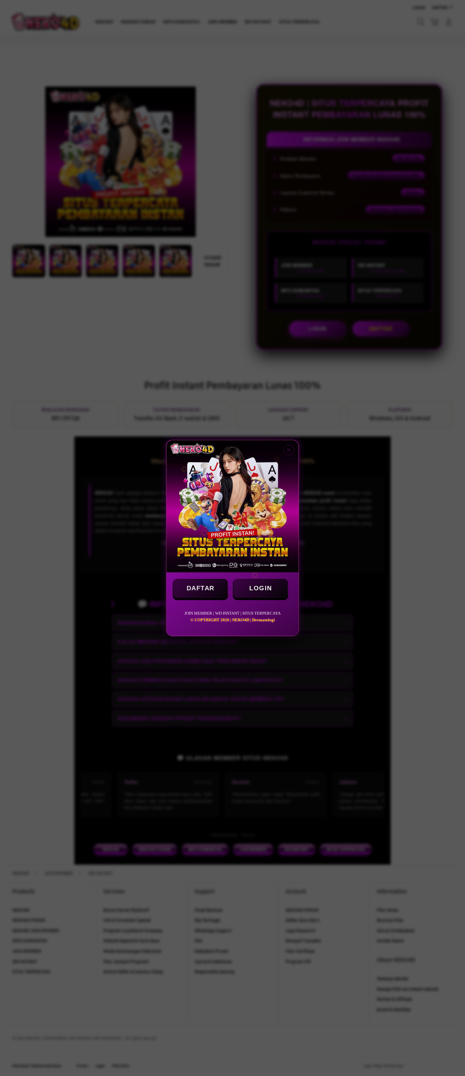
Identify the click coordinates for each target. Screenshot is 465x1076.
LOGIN (260, 588)
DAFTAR (200, 588)
